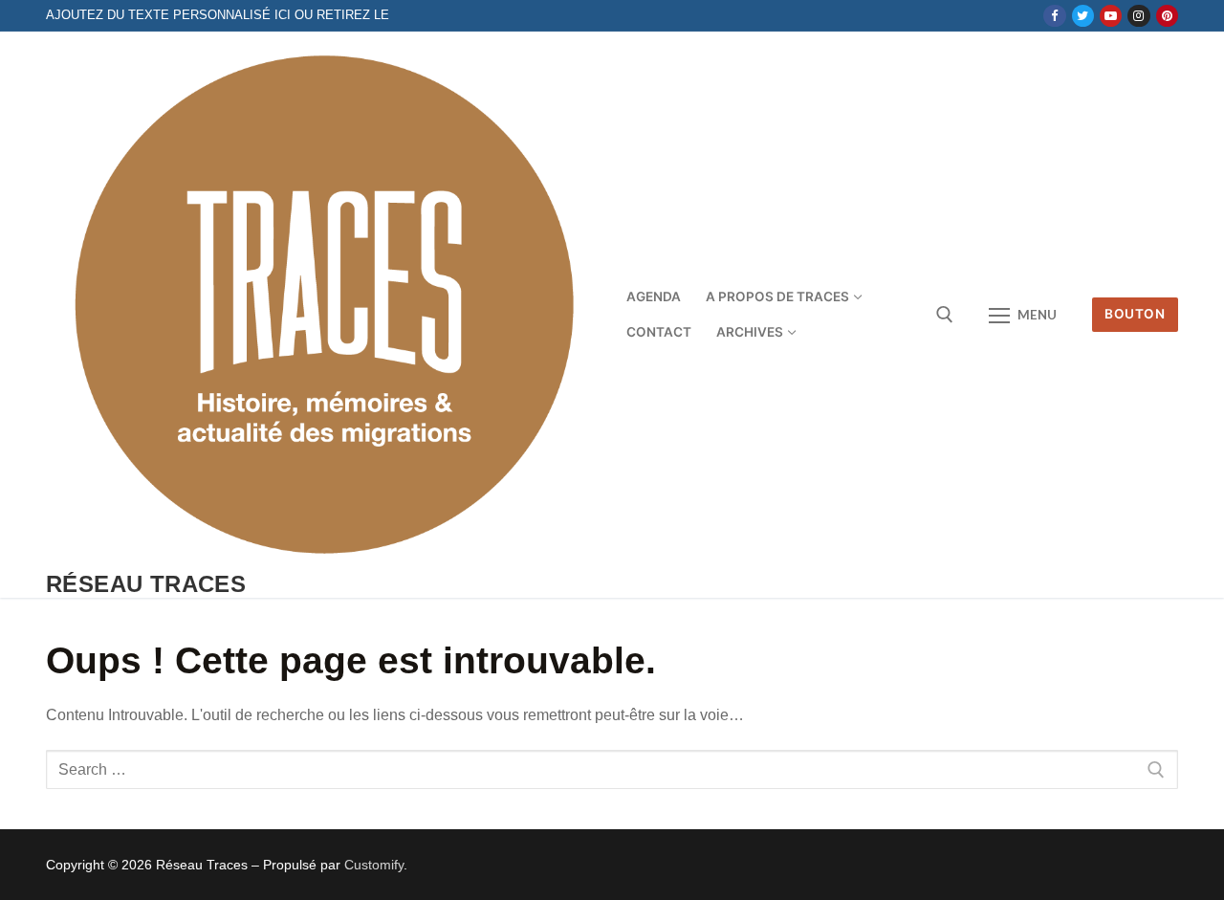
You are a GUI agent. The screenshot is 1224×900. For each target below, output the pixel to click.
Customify (374, 864)
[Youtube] (1111, 16)
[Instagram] (1138, 16)
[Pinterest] (1167, 16)
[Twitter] (1083, 16)
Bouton (1134, 313)
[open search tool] (944, 314)
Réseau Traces (146, 584)
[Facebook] (1054, 16)
